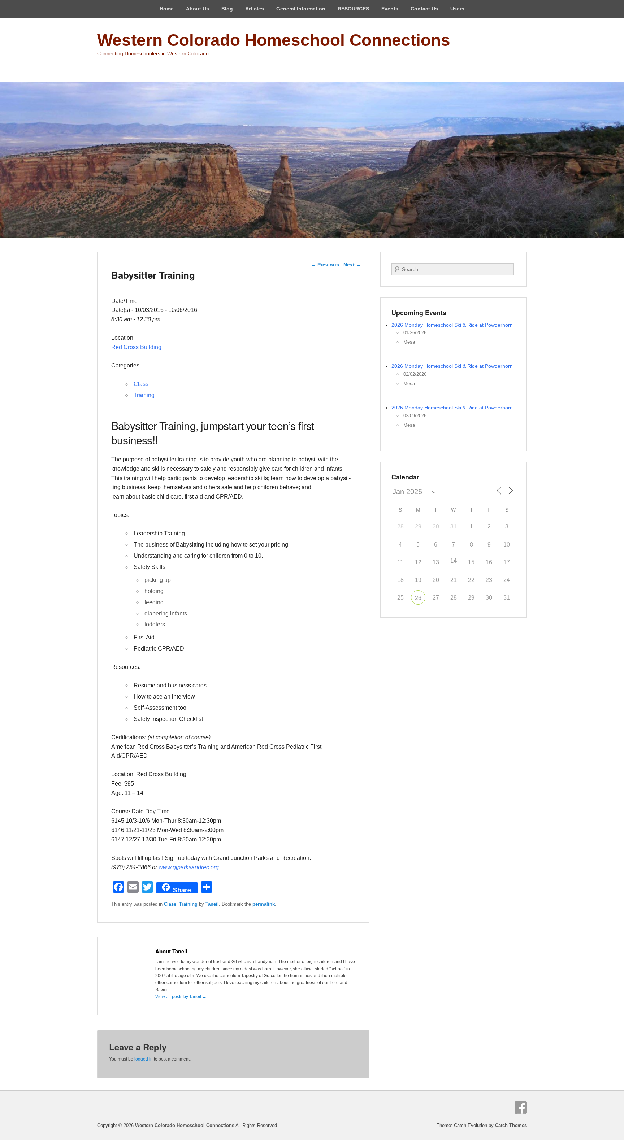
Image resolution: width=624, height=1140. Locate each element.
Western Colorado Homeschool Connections (273, 40)
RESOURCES (353, 9)
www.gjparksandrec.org (189, 867)
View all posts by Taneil (181, 996)
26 (418, 598)
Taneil (212, 904)
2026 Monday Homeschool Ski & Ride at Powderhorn (452, 325)
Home (167, 9)
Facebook (521, 1107)
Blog (227, 9)
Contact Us (424, 9)
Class (141, 384)
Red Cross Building (136, 347)
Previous (325, 264)
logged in (143, 1059)
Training (144, 395)
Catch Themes (511, 1125)
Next (352, 264)
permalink (263, 904)
